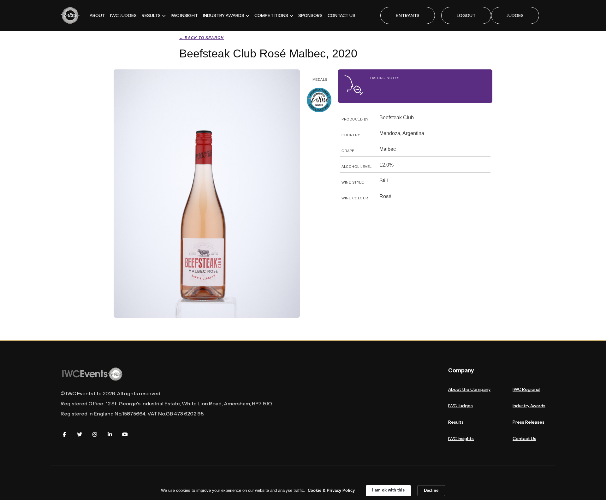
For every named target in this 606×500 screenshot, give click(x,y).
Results (456, 422)
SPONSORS (310, 15)
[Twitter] (79, 434)
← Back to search (201, 38)
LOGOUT (466, 15)
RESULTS (151, 15)
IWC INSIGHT (184, 15)
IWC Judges (460, 406)
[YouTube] (125, 434)
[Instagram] (94, 434)
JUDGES (515, 15)
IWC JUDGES (123, 15)
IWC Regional (526, 389)
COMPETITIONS (271, 15)
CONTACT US (341, 15)
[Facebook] (64, 434)
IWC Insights (461, 438)
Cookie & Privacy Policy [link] (331, 490)
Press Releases (528, 422)
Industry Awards (529, 406)
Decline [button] (431, 490)
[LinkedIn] (110, 434)
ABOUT (97, 15)
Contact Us (524, 438)
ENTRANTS (407, 15)
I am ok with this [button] (388, 490)
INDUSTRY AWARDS (223, 15)
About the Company (469, 389)
